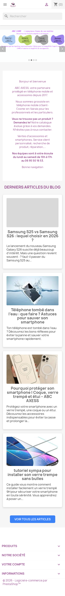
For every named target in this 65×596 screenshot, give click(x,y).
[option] (32, 46)
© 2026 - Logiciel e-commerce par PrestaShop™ (25, 582)
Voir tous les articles (32, 519)
